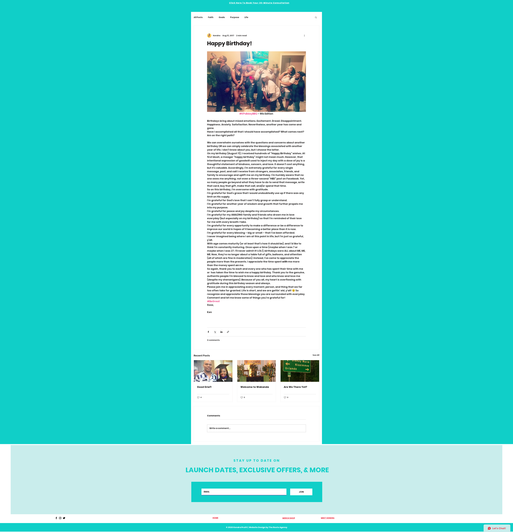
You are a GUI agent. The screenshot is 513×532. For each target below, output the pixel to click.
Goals (222, 17)
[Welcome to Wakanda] (256, 371)
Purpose (234, 17)
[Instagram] (60, 518)
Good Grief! (204, 387)
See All (316, 355)
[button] (316, 17)
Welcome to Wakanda (254, 387)
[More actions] (304, 35)
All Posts (198, 17)
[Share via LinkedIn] (221, 332)
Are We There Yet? (295, 387)
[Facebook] (56, 518)
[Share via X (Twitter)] (215, 332)
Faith (210, 17)
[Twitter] (64, 518)
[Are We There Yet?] (300, 371)
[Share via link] (228, 332)
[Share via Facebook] (208, 332)
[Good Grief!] (213, 371)
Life (246, 17)
